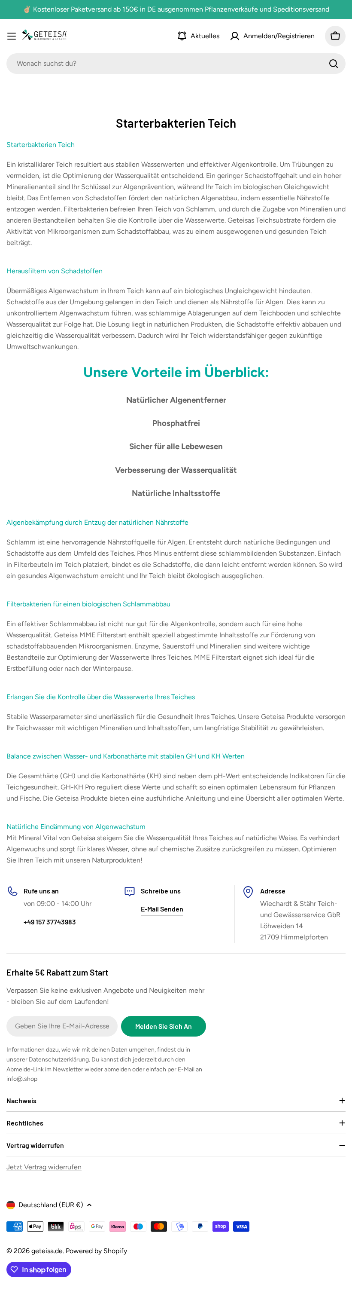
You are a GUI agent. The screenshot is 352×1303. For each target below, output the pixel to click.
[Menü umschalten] (11, 36)
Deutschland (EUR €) (50, 1205)
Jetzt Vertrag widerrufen (44, 1167)
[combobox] (176, 63)
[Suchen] (333, 63)
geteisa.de (47, 1251)
